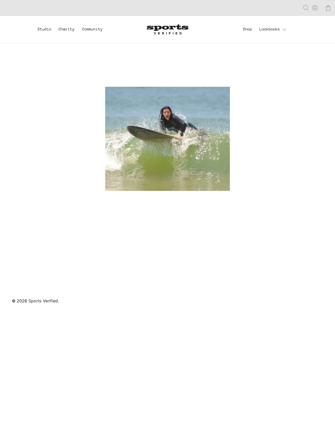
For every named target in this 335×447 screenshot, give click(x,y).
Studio (44, 29)
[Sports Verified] (167, 29)
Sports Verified (43, 300)
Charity (67, 29)
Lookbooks (269, 29)
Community (92, 29)
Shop (247, 29)
